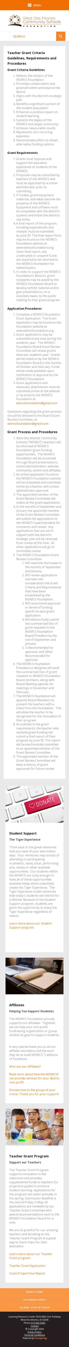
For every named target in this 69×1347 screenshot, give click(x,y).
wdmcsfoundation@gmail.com (36, 403)
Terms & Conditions (34, 1335)
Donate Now (34, 1292)
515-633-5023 (38, 1323)
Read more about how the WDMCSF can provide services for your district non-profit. (34, 1078)
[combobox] (33, 36)
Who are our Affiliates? (25, 1066)
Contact (35, 1326)
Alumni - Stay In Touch (35, 1307)
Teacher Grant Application (27, 1266)
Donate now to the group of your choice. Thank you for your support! (34, 1092)
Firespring (41, 1338)
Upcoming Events (34, 1299)
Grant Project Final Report (27, 1273)
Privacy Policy (35, 1332)
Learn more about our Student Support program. (30, 925)
